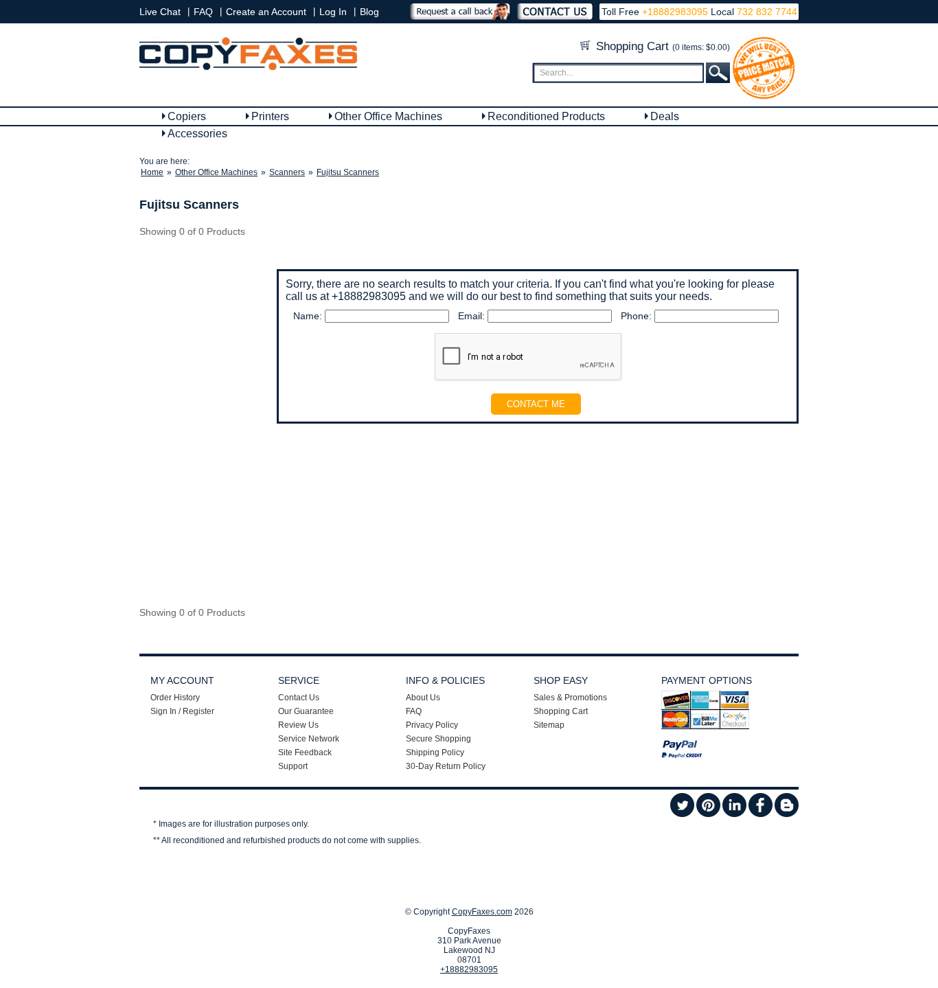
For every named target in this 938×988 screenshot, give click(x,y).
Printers (270, 116)
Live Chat (160, 11)
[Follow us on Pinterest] (708, 814)
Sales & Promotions (570, 697)
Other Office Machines (388, 116)
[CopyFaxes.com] (248, 67)
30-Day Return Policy (445, 766)
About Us (423, 697)
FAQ (203, 11)
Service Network (308, 739)
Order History (175, 697)
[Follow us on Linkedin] (734, 814)
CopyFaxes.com (482, 912)
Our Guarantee (306, 711)
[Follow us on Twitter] (682, 814)
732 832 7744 (765, 11)
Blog (369, 11)
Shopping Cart (661, 46)
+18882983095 (675, 11)
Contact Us (298, 697)
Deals (664, 116)
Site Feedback (305, 752)
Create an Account (266, 11)
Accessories (197, 133)
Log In (333, 11)
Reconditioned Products (546, 116)
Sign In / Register (182, 711)
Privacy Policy (432, 725)
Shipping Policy (435, 752)
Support (293, 766)
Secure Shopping (438, 739)
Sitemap (549, 725)
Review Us (298, 725)
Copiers (187, 116)
